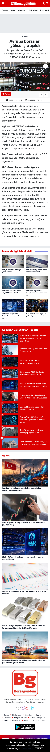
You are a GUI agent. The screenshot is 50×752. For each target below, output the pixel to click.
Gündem (33, 10)
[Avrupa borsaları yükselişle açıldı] (25, 76)
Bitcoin (24, 718)
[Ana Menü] (3, 3)
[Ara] (47, 3)
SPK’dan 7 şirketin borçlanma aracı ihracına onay (36, 293)
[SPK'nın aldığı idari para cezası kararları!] (37, 262)
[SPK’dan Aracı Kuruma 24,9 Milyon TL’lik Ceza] (13, 283)
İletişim (17, 718)
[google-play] (25, 728)
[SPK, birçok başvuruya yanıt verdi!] (13, 262)
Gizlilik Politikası (28, 749)
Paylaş (7, 94)
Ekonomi (44, 10)
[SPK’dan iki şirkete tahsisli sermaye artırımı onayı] (13, 306)
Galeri (26, 720)
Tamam (39, 749)
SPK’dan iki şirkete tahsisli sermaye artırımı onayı (12, 316)
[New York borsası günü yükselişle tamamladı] (37, 306)
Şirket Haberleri (18, 10)
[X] (19, 708)
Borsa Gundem (39, 720)
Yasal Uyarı (16, 720)
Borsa (5, 10)
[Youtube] (27, 708)
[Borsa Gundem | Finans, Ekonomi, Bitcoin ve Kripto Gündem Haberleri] (23, 3)
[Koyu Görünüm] (44, 3)
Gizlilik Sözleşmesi (37, 718)
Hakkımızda (16, 715)
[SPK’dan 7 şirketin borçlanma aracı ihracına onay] (37, 283)
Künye (38, 715)
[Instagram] (23, 708)
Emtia (6, 720)
